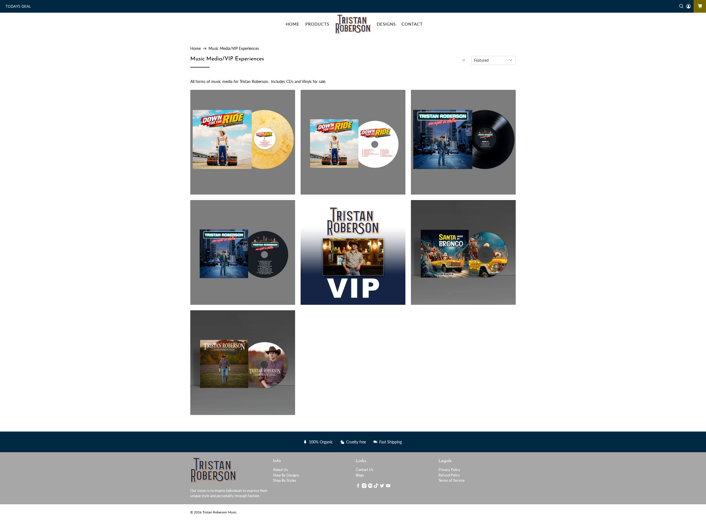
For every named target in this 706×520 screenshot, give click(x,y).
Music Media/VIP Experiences (233, 48)
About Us (280, 469)
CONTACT (412, 23)
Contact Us (364, 469)
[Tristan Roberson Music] (353, 24)
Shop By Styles (284, 480)
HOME (292, 23)
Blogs (360, 475)
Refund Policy (449, 475)
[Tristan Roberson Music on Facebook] (358, 486)
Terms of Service (451, 480)
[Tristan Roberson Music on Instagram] (364, 486)
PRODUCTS (317, 23)
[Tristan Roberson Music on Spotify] (370, 486)
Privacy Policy (449, 469)
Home (195, 48)
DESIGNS (386, 23)
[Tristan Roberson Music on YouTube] (388, 486)
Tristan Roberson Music (219, 512)
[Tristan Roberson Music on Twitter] (382, 486)
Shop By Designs (286, 475)
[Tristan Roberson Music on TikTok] (376, 486)
